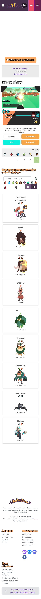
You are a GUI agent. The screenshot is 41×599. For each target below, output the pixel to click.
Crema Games (8, 570)
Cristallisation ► (20, 74)
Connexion (26, 537)
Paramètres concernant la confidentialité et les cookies (22, 590)
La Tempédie (27, 540)
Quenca (35, 519)
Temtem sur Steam (10, 578)
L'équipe (5, 534)
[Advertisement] (20, 35)
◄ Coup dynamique (20, 68)
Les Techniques (28, 542)
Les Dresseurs (28, 545)
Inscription (26, 534)
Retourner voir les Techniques (21, 60)
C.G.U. (4, 542)
